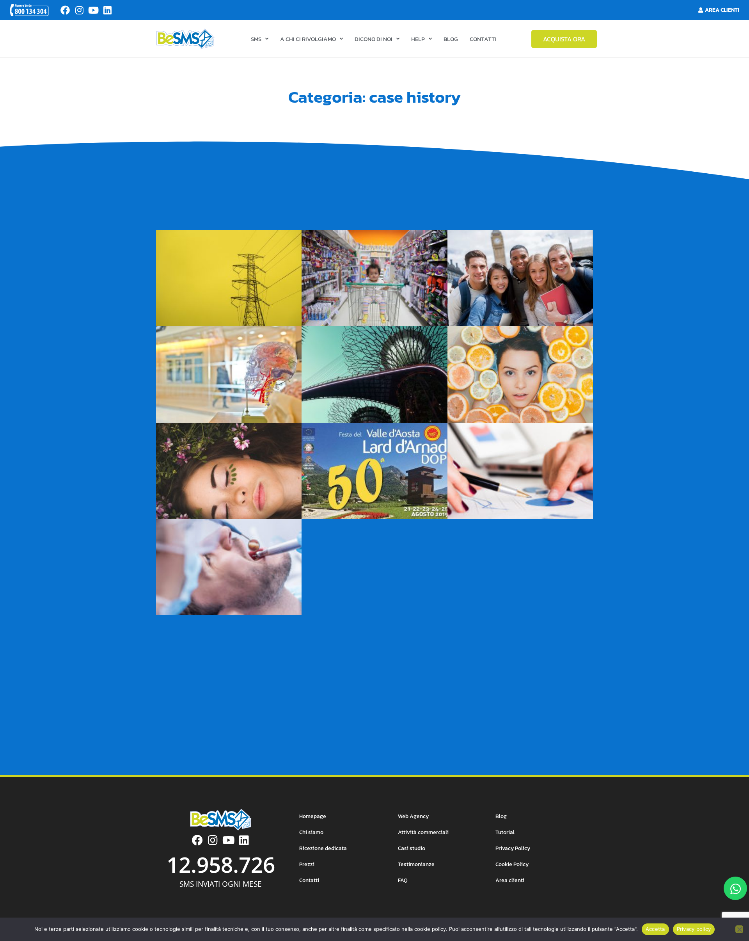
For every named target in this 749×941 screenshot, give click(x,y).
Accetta (655, 929)
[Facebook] (65, 10)
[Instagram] (79, 10)
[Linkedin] (107, 10)
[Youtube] (93, 10)
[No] (739, 929)
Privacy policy (694, 929)
